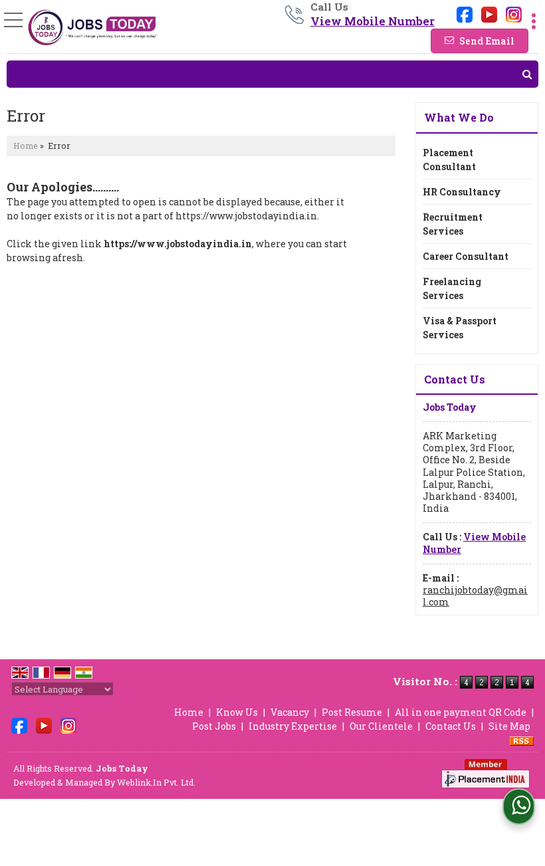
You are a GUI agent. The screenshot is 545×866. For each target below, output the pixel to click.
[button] (372, 21)
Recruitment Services (453, 224)
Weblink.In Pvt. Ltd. (156, 782)
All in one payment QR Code (460, 712)
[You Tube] (489, 13)
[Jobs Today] (93, 27)
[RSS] (522, 740)
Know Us (237, 712)
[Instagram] (514, 13)
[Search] (272, 74)
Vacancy (290, 712)
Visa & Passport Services (459, 327)
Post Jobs (214, 726)
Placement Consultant (449, 159)
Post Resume (352, 712)
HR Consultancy (462, 191)
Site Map (509, 726)
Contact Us (450, 726)
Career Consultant (465, 256)
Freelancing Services (452, 288)
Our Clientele (381, 726)
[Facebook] (465, 13)
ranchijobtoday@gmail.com (475, 596)
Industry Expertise (293, 726)
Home (25, 145)
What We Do (459, 117)
